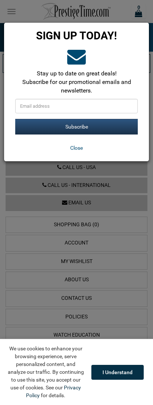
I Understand (117, 372)
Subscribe (76, 127)
